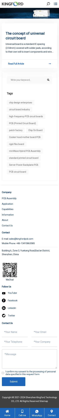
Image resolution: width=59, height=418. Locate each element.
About (5, 220)
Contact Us (7, 225)
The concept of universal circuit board (25, 35)
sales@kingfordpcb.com (21, 239)
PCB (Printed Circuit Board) (22, 123)
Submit (13, 381)
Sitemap (43, 401)
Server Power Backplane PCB (23, 165)
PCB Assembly (9, 198)
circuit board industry (19, 109)
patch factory (15, 130)
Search (51, 12)
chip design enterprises (20, 102)
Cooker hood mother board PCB (25, 137)
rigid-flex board (16, 144)
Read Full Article (16, 63)
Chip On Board (35, 130)
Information (8, 214)
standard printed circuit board (23, 158)
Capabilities (7, 209)
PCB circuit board (17, 172)
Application (7, 204)
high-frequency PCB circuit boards (26, 116)
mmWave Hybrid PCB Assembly (25, 151)
